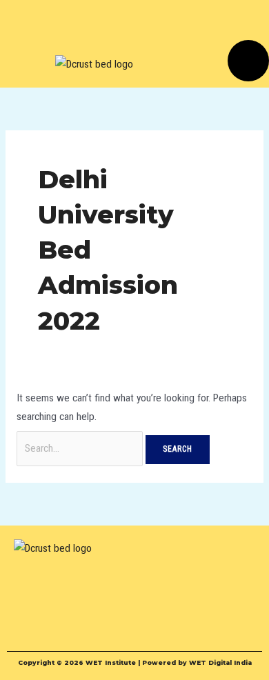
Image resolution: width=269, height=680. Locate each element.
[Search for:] (81, 448)
